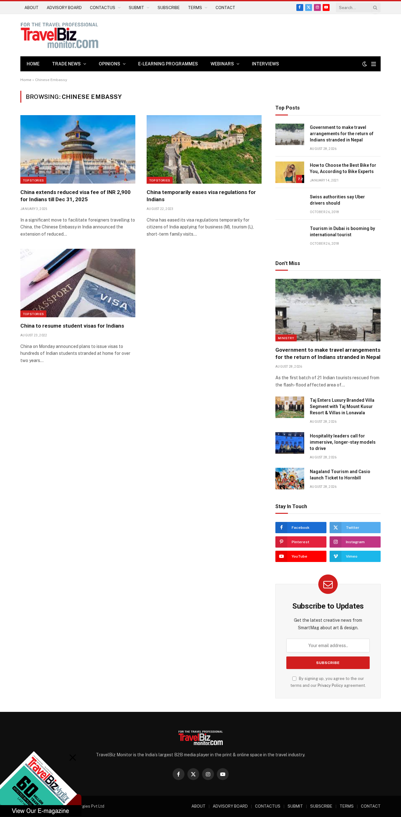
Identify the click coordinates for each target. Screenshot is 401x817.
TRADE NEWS (66, 63)
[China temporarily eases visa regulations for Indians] (204, 149)
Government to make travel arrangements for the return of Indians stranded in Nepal (341, 133)
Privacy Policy (330, 685)
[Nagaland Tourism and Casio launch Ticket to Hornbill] (289, 478)
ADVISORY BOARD (64, 7)
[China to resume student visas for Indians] (77, 283)
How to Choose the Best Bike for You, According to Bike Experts (343, 168)
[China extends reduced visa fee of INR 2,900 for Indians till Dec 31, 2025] (77, 149)
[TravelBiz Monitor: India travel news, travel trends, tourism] (59, 35)
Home (33, 63)
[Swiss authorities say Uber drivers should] (289, 204)
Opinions (109, 63)
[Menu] (373, 64)
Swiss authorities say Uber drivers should (337, 200)
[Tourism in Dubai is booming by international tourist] (289, 235)
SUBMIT (136, 7)
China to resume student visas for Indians (72, 326)
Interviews (265, 63)
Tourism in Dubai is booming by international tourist (342, 231)
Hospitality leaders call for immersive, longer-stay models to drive (343, 442)
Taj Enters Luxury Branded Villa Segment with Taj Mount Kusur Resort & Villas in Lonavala (342, 406)
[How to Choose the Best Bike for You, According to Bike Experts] (289, 172)
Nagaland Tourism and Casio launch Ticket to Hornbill (340, 474)
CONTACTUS (102, 7)
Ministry (286, 338)
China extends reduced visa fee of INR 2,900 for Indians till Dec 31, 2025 (75, 195)
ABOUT (31, 7)
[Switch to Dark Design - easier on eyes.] (364, 63)
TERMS (195, 7)
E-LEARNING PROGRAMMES (168, 63)
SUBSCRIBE (169, 7)
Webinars (222, 63)
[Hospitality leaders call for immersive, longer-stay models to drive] (289, 443)
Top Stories (33, 180)
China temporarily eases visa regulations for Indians (201, 195)
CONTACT (225, 7)
